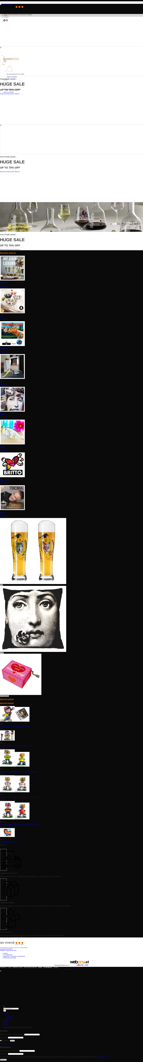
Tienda (5, 1012)
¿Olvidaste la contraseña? (7, 1043)
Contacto (6, 1020)
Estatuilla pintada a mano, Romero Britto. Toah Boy (15, 726)
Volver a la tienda (12, 77)
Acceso (12, 1040)
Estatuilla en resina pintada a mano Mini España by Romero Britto (19, 824)
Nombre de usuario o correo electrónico (12, 1034)
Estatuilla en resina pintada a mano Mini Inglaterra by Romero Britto (20, 797)
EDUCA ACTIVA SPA (74, 969)
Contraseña (4, 1037)
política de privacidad (103, 1057)
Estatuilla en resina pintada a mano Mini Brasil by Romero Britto (18, 771)
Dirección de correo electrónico (9, 1051)
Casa (8, 1015)
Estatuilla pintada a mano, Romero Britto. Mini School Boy (17, 745)
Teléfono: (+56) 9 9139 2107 (8, 950)
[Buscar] (4, 1011)
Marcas (9, 1018)
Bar (8, 1014)
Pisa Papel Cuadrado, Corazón (9, 842)
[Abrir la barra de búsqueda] (4, 1007)
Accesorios (10, 1017)
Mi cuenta (6, 1021)
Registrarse (3, 1059)
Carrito (5, 1023)
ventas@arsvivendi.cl (6, 949)
